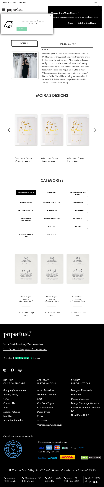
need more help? (80, 415)
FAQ (39, 399)
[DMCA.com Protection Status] (91, 457)
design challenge (80, 399)
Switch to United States (87, 23)
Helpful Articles (11, 411)
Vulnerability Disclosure (49, 424)
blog (5, 407)
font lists (76, 394)
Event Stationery (9, 2)
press (40, 416)
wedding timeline (46, 394)
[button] (97, 2)
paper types (43, 411)
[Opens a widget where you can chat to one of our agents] (93, 482)
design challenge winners (85, 403)
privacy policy (10, 394)
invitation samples (13, 420)
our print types (45, 403)
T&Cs (6, 399)
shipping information (14, 390)
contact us (9, 403)
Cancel (70, 23)
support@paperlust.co (64, 470)
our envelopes (45, 407)
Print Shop (23, 2)
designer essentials (81, 390)
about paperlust (45, 390)
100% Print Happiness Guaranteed (25, 348)
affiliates (42, 420)
